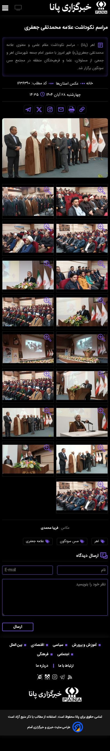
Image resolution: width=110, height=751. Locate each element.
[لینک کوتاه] (82, 109)
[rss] (70, 677)
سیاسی (58, 645)
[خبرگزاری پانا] (78, 7)
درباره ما (42, 666)
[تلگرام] (28, 109)
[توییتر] (39, 109)
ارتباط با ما (66, 666)
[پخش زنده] (18, 8)
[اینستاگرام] (49, 109)
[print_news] (71, 109)
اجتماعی (63, 654)
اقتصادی (38, 645)
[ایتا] (39, 676)
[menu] (5, 8)
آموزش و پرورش (84, 645)
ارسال (17, 627)
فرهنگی (43, 654)
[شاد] (47, 676)
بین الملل (16, 645)
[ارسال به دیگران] (60, 109)
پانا (77, 717)
